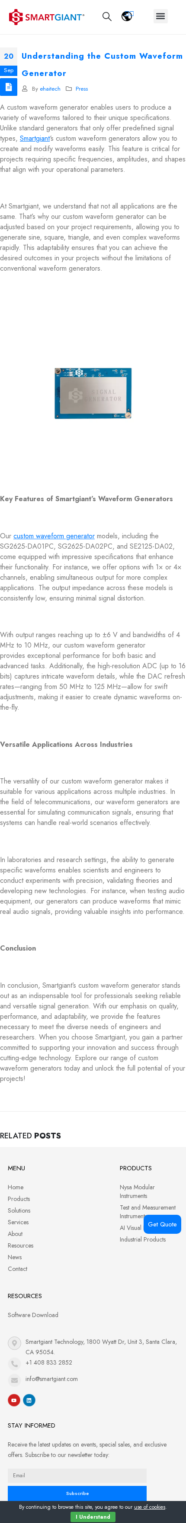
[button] (161, 16)
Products (19, 1198)
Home (15, 1187)
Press (82, 89)
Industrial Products (143, 1239)
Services (18, 1222)
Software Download (33, 1315)
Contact (17, 1268)
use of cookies (149, 1507)
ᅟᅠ (129, 14)
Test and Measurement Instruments (148, 1211)
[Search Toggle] (107, 16)
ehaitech (50, 89)
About (15, 1233)
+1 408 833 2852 (49, 1362)
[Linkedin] (29, 1400)
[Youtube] (14, 1400)
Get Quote (162, 1224)
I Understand (93, 1517)
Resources (20, 1245)
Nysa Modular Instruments (137, 1191)
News (15, 1257)
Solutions (19, 1210)
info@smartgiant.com (52, 1378)
